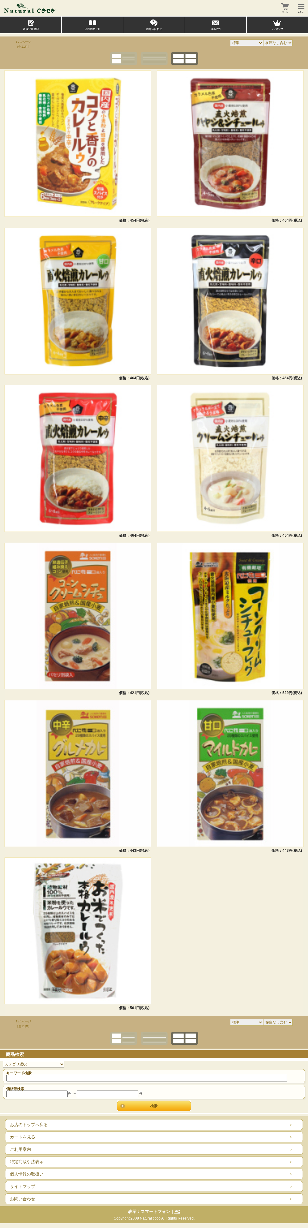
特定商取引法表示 (27, 1161)
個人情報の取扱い (27, 1174)
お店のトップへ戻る (29, 1124)
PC (177, 1211)
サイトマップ (22, 1186)
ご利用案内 (20, 1149)
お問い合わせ (22, 1198)
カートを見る (22, 1137)
